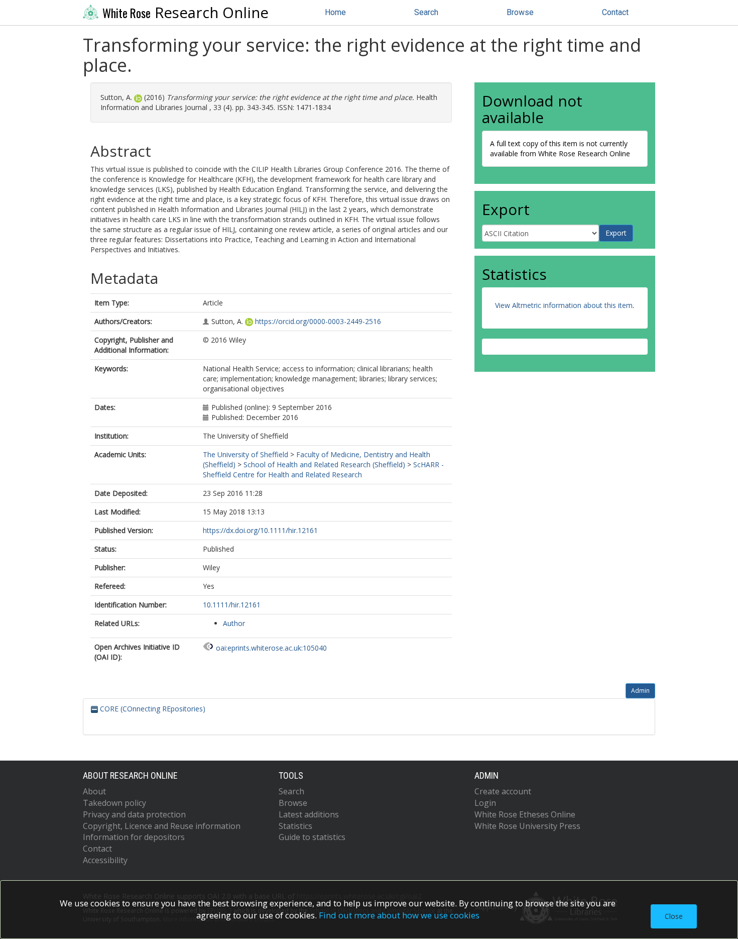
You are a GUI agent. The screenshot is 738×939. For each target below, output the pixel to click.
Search (426, 12)
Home (335, 12)
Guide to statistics (312, 837)
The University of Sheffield (245, 454)
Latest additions (309, 814)
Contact (615, 12)
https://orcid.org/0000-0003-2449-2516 (318, 321)
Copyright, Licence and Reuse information (161, 825)
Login (485, 802)
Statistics (295, 825)
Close (674, 916)
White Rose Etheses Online (524, 814)
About (94, 791)
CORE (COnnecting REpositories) (151, 708)
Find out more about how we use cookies (399, 915)
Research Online (185, 13)
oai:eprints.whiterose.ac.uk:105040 (271, 648)
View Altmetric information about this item (564, 305)
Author (234, 623)
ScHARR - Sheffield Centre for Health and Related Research (323, 469)
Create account (502, 791)
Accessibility (105, 860)
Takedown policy (114, 802)
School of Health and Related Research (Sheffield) (324, 464)
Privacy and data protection (134, 814)
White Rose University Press (527, 825)
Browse (520, 12)
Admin (640, 690)
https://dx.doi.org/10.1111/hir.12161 (260, 530)
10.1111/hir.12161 (232, 604)
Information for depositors (134, 837)
